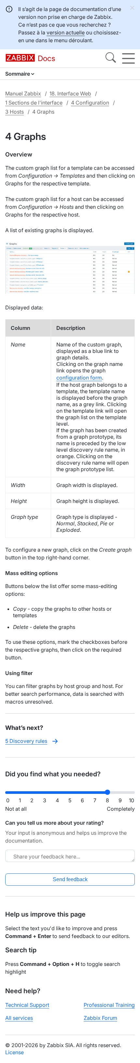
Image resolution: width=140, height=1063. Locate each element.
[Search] (110, 58)
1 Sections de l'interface (34, 102)
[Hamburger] (128, 58)
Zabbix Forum (100, 1018)
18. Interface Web (70, 93)
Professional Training (109, 1005)
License (14, 1052)
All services (19, 1018)
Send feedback (70, 879)
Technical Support (27, 1005)
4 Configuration (90, 102)
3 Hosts (14, 111)
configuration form (79, 377)
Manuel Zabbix (23, 93)
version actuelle (66, 32)
